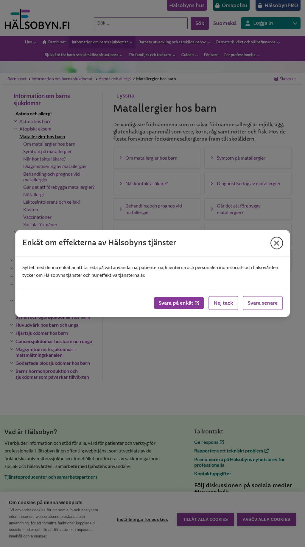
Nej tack (223, 303)
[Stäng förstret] (277, 243)
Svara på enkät (176, 303)
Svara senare (263, 303)
